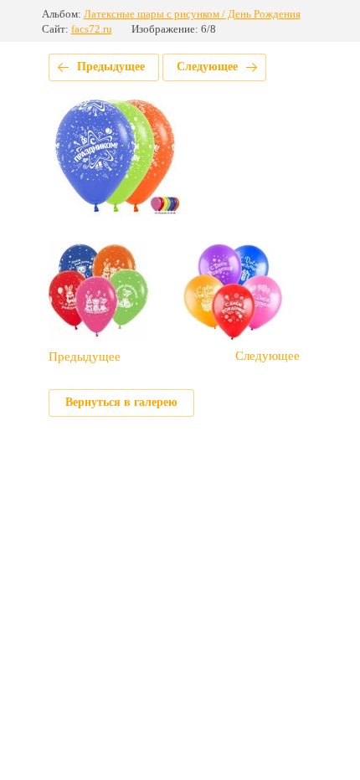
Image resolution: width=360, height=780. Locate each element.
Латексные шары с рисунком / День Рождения (192, 14)
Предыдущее (111, 66)
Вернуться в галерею (121, 402)
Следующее (207, 66)
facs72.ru (91, 29)
